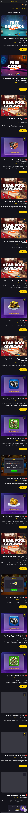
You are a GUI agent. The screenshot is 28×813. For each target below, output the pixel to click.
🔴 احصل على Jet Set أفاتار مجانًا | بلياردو (16, 716)
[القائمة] (1, 4)
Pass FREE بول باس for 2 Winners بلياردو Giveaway (15, 360)
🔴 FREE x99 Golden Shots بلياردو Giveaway (17, 119)
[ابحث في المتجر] (4, 4)
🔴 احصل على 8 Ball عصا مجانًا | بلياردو (17, 795)
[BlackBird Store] (24, 5)
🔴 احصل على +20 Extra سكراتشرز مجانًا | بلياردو (14, 517)
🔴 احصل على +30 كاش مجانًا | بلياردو (17, 439)
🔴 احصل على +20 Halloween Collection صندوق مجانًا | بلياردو (15, 161)
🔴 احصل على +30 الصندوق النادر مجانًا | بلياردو (15, 636)
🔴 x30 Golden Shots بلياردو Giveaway (15, 281)
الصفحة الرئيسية (24, 8)
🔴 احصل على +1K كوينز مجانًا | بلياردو (17, 321)
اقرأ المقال (23, 49)
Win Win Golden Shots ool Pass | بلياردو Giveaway (15, 557)
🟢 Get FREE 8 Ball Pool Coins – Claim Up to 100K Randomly (14, 79)
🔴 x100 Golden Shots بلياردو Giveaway (15, 201)
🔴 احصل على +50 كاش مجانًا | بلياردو (17, 676)
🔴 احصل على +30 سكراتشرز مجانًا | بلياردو (16, 755)
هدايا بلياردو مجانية (18, 8)
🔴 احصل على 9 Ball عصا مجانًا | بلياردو (17, 478)
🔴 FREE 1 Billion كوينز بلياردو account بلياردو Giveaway (14, 242)
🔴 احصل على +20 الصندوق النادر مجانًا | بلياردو (15, 399)
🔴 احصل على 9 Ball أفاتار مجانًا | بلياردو (16, 598)
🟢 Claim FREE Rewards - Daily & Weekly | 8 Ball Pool (14, 39)
